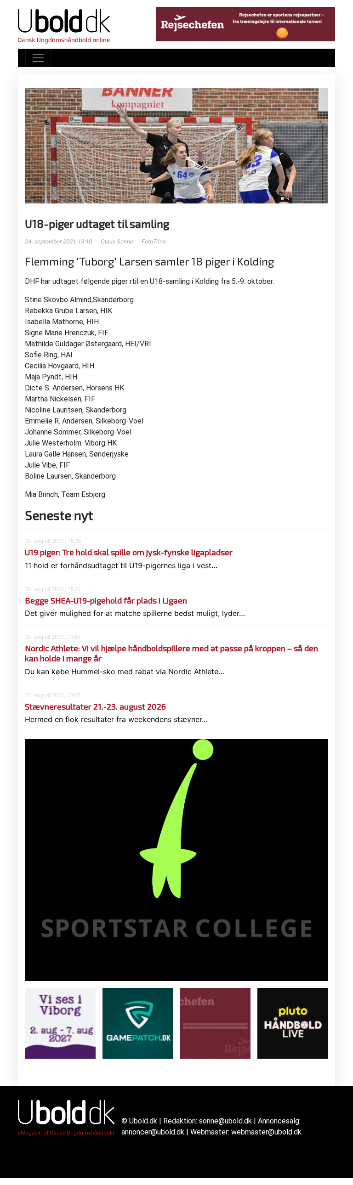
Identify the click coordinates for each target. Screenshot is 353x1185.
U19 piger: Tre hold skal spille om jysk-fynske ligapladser (129, 552)
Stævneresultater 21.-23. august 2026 (95, 706)
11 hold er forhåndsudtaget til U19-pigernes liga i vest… (121, 565)
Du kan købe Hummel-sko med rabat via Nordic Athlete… (124, 671)
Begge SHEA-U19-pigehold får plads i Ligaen (106, 600)
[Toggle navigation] (38, 58)
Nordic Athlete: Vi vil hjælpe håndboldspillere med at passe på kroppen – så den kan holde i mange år (171, 653)
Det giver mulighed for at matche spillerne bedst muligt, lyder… (135, 613)
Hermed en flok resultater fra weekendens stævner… (116, 719)
